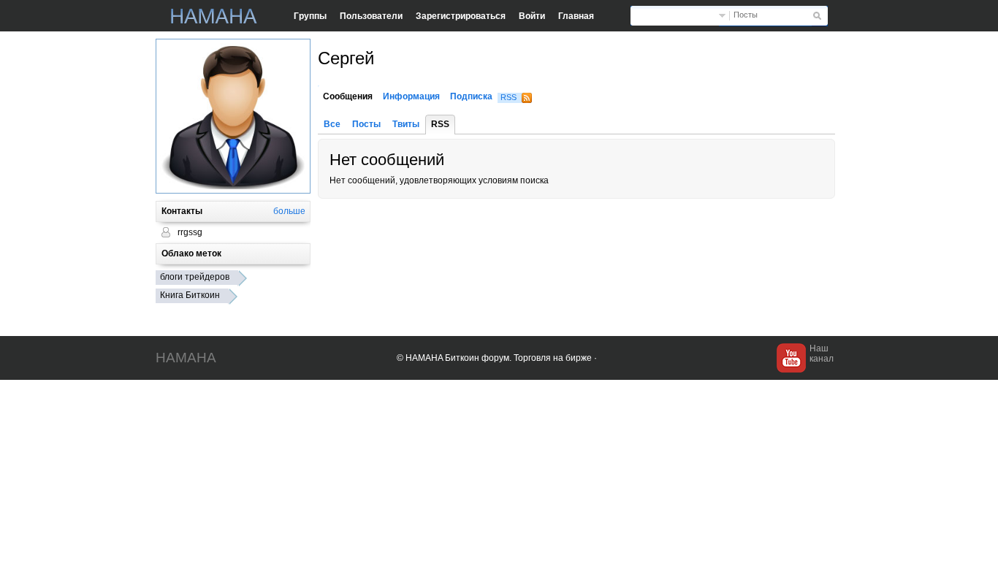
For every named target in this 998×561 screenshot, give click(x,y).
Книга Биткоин (190, 295)
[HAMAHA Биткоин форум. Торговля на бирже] (214, 16)
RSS (508, 97)
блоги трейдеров (194, 277)
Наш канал (822, 353)
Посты (746, 14)
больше (289, 211)
